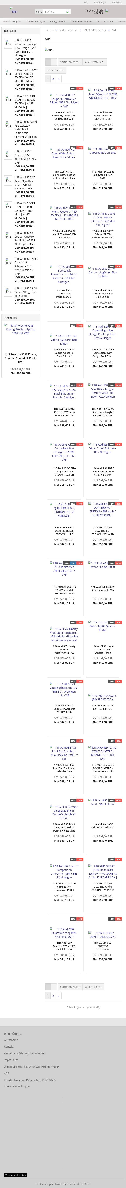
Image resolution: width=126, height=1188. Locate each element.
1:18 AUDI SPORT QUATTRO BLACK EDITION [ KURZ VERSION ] (64, 531)
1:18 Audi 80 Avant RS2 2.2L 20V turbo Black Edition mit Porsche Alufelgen (64, 412)
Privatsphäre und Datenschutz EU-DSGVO (30, 1080)
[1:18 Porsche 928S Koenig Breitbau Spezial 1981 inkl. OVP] (20, 336)
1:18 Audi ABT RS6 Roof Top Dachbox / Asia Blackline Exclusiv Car (64, 768)
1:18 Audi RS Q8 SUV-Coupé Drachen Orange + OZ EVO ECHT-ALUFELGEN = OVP (64, 472)
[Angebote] (36, 318)
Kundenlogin (99, 2)
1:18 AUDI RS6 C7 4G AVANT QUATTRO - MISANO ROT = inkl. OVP (103, 768)
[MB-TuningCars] (17, 11)
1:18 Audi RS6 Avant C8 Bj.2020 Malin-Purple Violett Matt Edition (64, 827)
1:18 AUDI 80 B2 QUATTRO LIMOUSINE (102, 946)
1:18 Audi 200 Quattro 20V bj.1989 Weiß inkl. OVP (64, 946)
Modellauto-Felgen (36, 21)
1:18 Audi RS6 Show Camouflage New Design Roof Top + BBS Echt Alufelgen (103, 353)
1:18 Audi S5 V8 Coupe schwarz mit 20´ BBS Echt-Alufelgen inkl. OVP (64, 709)
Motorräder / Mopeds (81, 21)
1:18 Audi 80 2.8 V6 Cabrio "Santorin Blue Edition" (64, 353)
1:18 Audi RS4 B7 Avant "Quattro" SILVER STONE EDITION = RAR (103, 116)
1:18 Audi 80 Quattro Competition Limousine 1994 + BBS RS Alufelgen (64, 887)
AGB (6, 1073)
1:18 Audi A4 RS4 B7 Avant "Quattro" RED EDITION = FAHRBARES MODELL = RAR (64, 234)
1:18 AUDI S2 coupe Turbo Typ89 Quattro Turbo (103, 649)
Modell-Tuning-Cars (12, 21)
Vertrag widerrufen (15, 1175)
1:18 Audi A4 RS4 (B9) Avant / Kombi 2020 (102, 588)
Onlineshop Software (49, 1184)
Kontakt (9, 1046)
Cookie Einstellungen (17, 1086)
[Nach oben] (117, 1183)
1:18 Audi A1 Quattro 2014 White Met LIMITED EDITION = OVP (64, 590)
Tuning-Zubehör (58, 21)
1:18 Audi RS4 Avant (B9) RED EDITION (103, 707)
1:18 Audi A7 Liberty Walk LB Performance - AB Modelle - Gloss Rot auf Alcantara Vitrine (64, 649)
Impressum (11, 1060)
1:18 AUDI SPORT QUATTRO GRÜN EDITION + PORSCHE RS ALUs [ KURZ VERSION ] (103, 887)
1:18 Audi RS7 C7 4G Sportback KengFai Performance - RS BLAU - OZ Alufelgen (103, 412)
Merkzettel (116, 2)
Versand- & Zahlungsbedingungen (25, 1053)
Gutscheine (11, 1040)
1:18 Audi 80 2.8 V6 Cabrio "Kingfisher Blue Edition (102, 293)
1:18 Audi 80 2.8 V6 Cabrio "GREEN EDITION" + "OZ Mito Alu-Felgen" (102, 234)
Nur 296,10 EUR (21, 371)
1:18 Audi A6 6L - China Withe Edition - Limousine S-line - (64, 175)
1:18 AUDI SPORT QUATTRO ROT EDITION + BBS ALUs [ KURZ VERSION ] (103, 531)
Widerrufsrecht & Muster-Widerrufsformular (31, 1067)
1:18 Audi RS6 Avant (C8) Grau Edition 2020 (103, 175)
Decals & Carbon (105, 21)
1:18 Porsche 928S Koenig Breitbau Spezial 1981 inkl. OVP (21, 358)
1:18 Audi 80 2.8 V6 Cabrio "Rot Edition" (102, 826)
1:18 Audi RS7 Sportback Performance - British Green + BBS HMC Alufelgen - (64, 294)
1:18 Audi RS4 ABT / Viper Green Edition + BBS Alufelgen (103, 471)
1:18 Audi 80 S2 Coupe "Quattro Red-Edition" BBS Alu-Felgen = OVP (64, 116)
